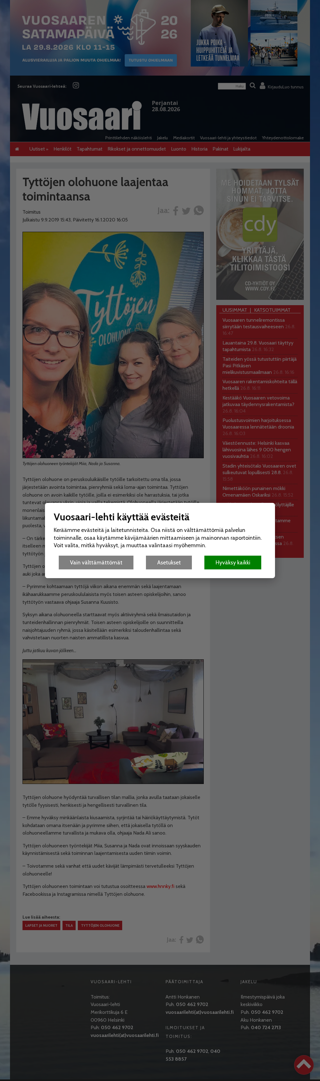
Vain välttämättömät (96, 562)
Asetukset (169, 562)
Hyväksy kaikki (233, 562)
